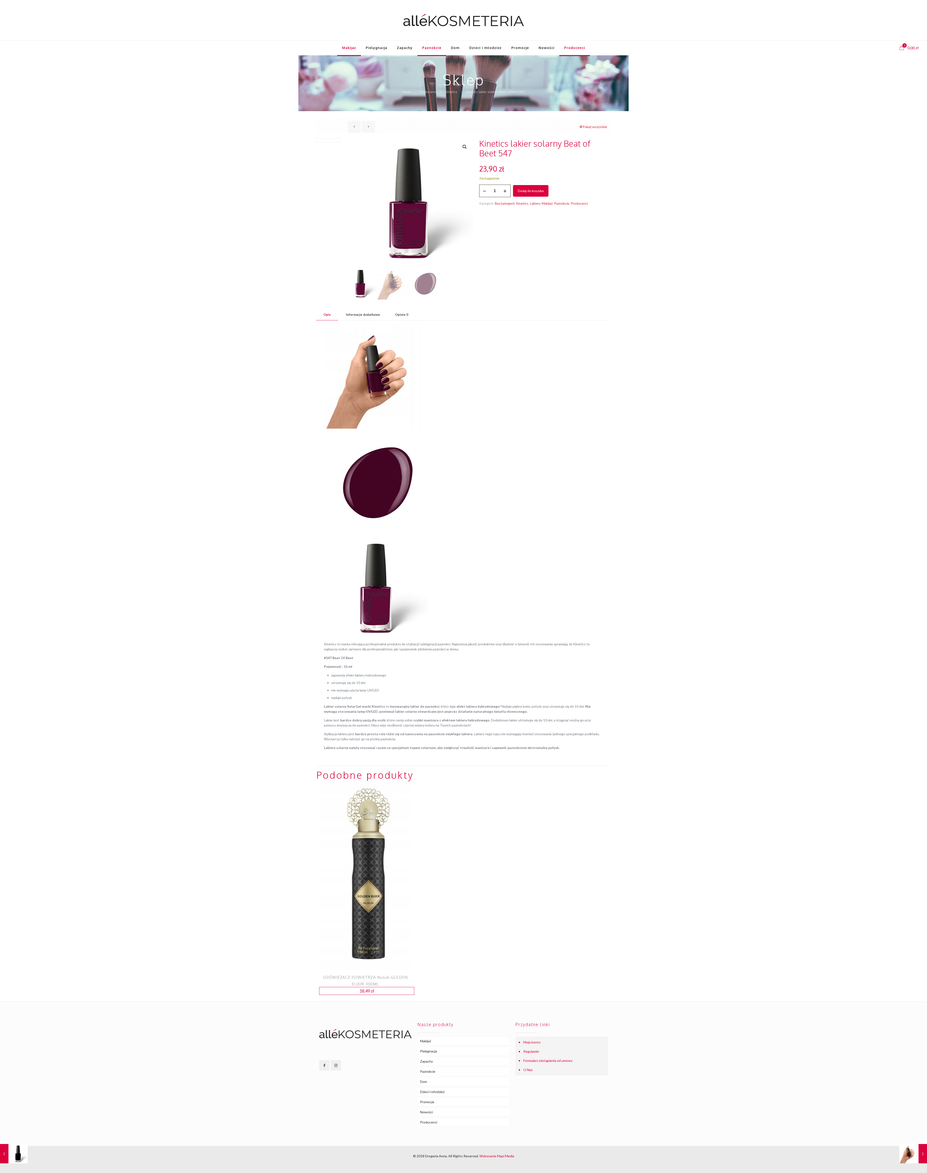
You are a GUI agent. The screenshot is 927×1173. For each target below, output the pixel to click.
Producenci (427, 92)
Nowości (426, 1112)
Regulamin (531, 1051)
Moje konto (532, 1042)
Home (406, 92)
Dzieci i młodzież (432, 1092)
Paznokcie (561, 203)
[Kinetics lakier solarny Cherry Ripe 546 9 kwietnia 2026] (913, 1153)
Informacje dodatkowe (363, 315)
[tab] (327, 314)
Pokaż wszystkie (595, 127)
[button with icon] (324, 1065)
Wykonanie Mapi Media (496, 1156)
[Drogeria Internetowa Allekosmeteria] (463, 20)
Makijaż (547, 203)
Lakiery (535, 203)
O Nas (528, 1070)
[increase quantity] (505, 191)
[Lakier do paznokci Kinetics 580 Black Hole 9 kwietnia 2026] (14, 1153)
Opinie (401, 315)
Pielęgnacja (428, 1051)
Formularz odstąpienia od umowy (547, 1060)
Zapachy (426, 1061)
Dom (423, 1081)
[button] (465, 147)
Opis (327, 315)
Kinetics (451, 92)
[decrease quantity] (484, 191)
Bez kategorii (504, 203)
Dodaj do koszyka (531, 191)
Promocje (427, 1102)
